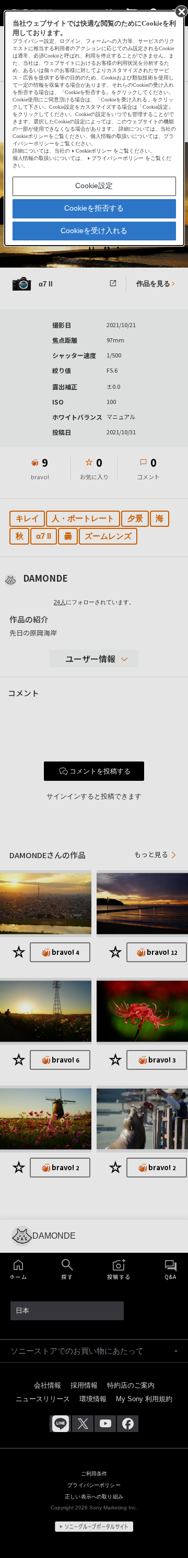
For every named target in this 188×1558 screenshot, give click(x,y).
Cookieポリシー (94, 151)
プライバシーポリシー (117, 158)
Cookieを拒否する (94, 208)
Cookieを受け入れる (94, 230)
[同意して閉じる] (180, 11)
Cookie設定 (94, 185)
